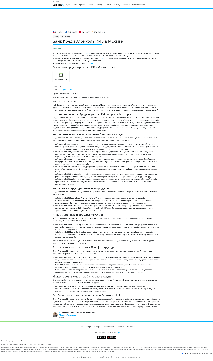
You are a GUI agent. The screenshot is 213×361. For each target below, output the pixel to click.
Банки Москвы (65, 36)
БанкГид (57, 4)
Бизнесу (116, 4)
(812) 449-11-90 (66, 90)
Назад (57, 36)
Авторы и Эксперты (93, 326)
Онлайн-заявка (138, 4)
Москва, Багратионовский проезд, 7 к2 (199, 354)
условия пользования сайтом (131, 357)
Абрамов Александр (67, 315)
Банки (108, 4)
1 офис (90, 63)
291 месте (103, 58)
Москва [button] (56, 1)
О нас (80, 326)
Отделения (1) (61, 79)
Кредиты (82, 4)
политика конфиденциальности (82, 357)
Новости (126, 4)
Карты (91, 4)
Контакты (131, 326)
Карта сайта (109, 326)
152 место (86, 53)
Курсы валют (71, 4)
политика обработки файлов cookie (107, 357)
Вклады (100, 4)
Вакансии (120, 326)
